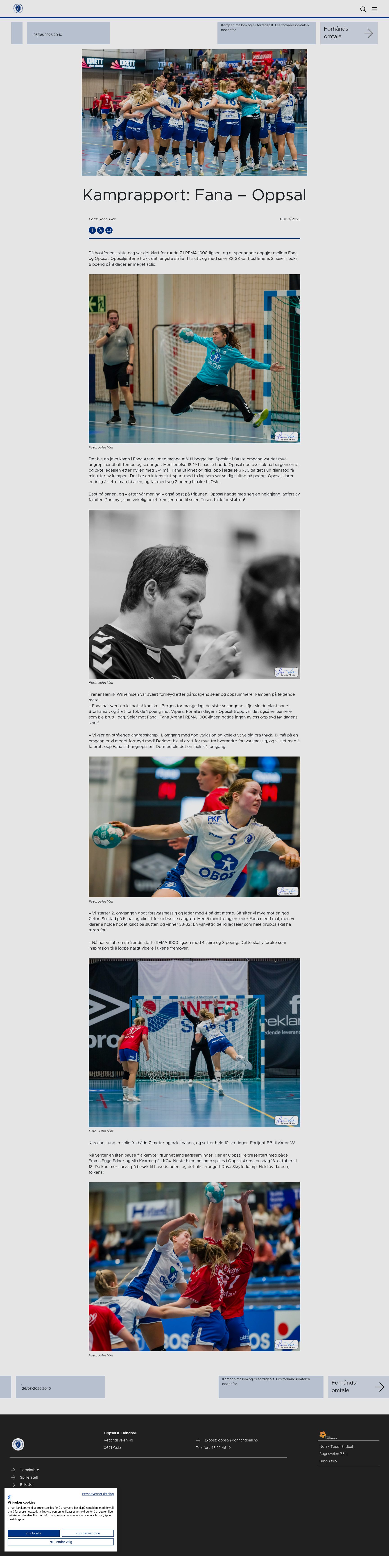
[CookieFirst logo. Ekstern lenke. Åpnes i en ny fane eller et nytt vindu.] (9, 1497)
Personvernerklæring (98, 1494)
